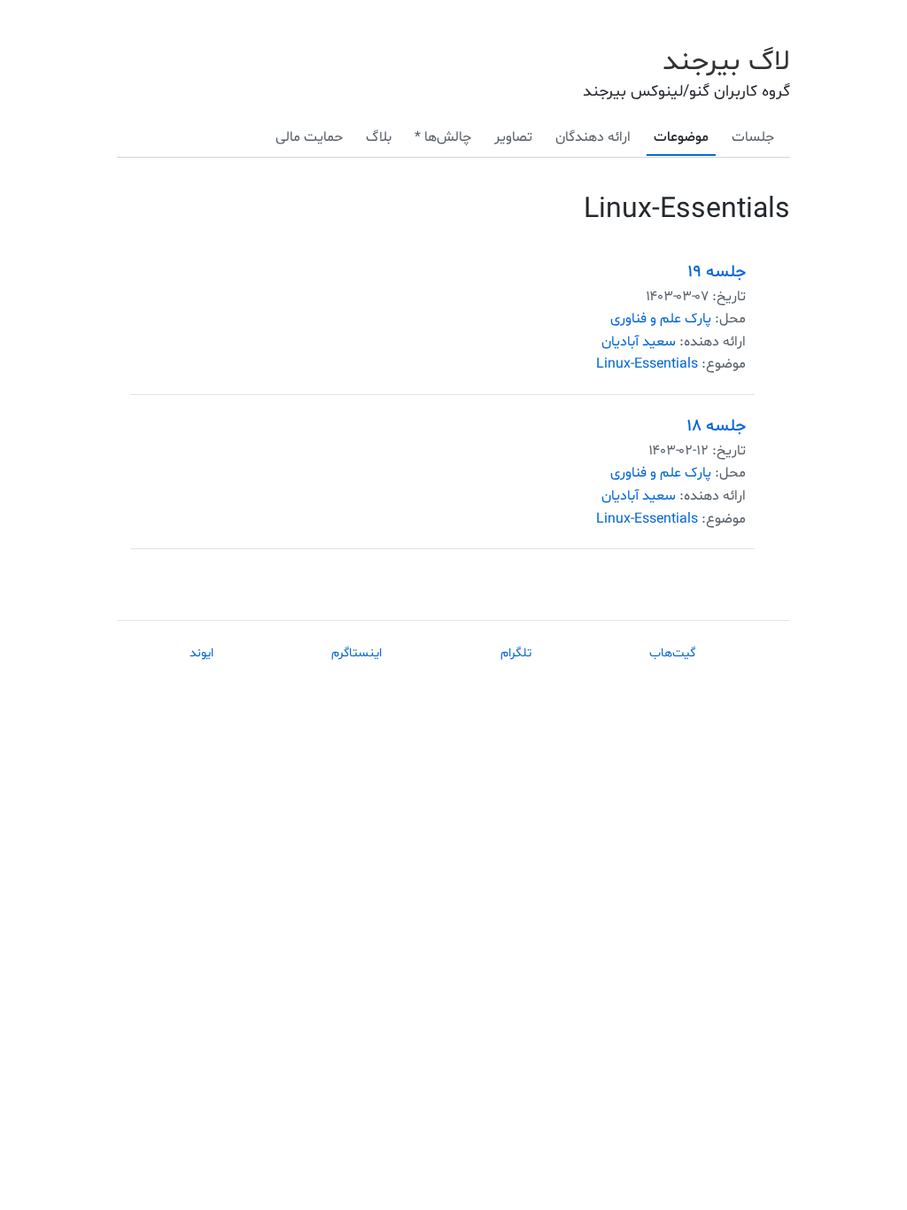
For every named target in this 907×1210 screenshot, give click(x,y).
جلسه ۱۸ (716, 426)
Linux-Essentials (647, 364)
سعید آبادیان (638, 342)
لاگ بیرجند (726, 62)
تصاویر (513, 137)
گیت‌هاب (672, 653)
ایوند (201, 653)
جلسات (753, 137)
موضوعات (681, 137)
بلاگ (378, 137)
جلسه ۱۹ (717, 271)
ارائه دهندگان (593, 137)
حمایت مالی (309, 137)
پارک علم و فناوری (660, 319)
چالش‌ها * (443, 137)
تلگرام (515, 653)
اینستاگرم (356, 653)
